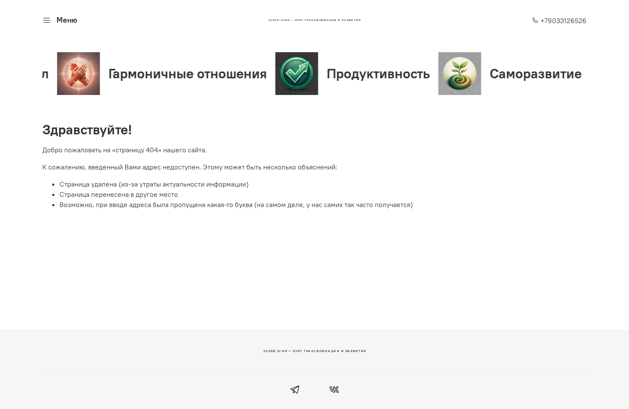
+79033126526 (563, 20)
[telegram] (295, 391)
